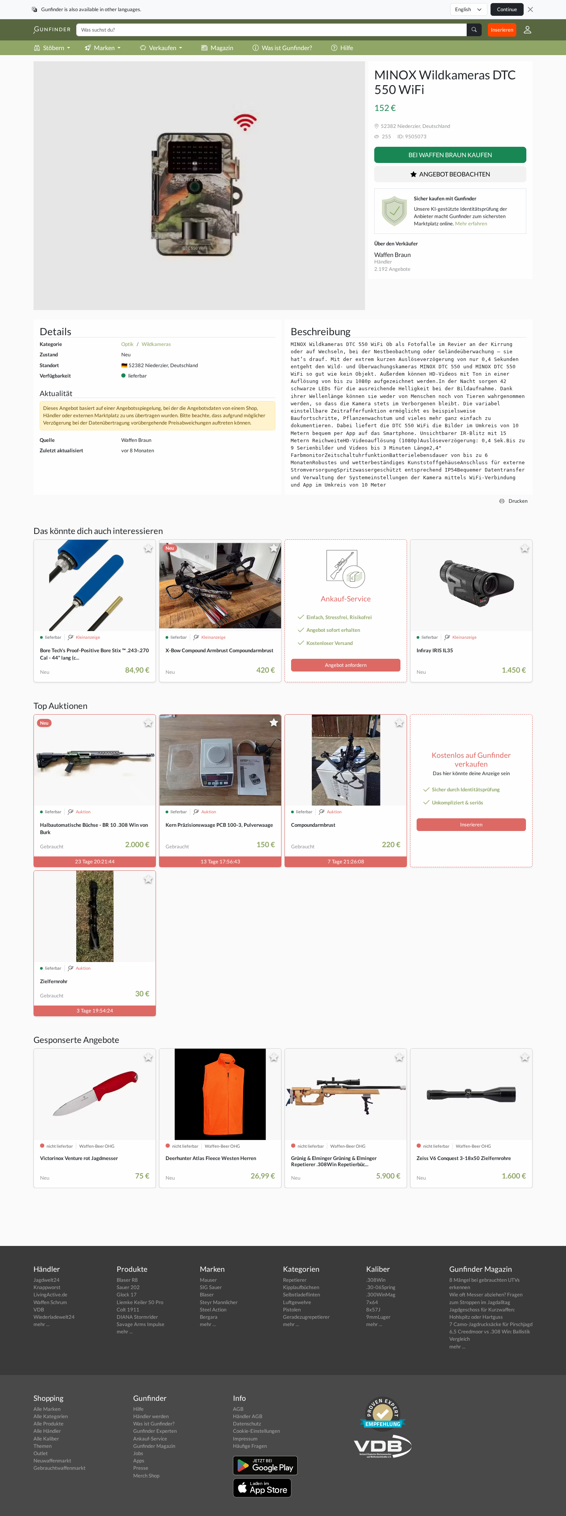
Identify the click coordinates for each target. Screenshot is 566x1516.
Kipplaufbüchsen (301, 1287)
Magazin (222, 47)
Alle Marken (46, 1409)
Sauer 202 (128, 1287)
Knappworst (46, 1287)
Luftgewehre (297, 1302)
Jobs (138, 1453)
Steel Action (213, 1309)
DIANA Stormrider (137, 1317)
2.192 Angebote (392, 269)
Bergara (209, 1317)
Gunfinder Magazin (154, 1446)
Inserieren (502, 30)
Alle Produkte (48, 1423)
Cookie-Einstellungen (256, 1431)
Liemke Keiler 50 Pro (140, 1302)
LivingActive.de (50, 1294)
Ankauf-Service (150, 1438)
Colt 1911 (128, 1309)
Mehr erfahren (471, 223)
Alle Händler (47, 1431)
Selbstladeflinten (301, 1294)
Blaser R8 (127, 1280)
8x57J (373, 1309)
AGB (238, 1409)
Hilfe (346, 47)
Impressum (245, 1438)
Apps (138, 1460)
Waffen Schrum (50, 1302)
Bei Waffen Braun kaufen (450, 154)
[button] (524, 29)
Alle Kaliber (46, 1438)
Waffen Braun (392, 254)
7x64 (372, 1302)
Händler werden (151, 1416)
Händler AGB (247, 1416)
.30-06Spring (380, 1287)
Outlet (40, 1453)
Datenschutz (247, 1423)
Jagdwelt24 (46, 1280)
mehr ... (41, 1324)
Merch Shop (146, 1475)
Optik (127, 344)
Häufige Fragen (250, 1446)
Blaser (207, 1294)
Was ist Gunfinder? (287, 47)
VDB (38, 1309)
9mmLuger (378, 1317)
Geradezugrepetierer (306, 1317)
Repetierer (294, 1280)
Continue (507, 9)
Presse (140, 1468)
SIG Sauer (211, 1287)
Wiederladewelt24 (54, 1317)
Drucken (517, 501)
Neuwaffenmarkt (52, 1460)
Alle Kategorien (50, 1416)
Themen (42, 1446)
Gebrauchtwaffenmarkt (59, 1468)
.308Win (375, 1280)
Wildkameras (156, 344)
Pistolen (292, 1309)
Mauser (208, 1280)
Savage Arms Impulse (140, 1324)
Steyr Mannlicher (219, 1302)
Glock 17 (127, 1294)
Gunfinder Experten (155, 1431)
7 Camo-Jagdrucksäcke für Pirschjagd (491, 1324)
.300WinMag (380, 1294)
